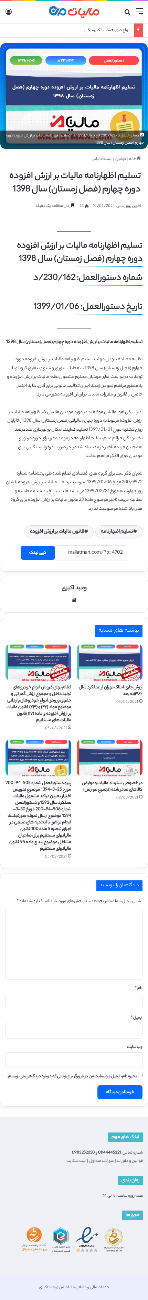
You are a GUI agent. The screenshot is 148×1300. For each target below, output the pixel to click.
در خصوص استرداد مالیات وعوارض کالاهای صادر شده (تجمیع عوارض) (112, 786)
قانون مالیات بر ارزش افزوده (57, 532)
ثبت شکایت (76, 1161)
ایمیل (136, 1017)
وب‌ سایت (134, 1047)
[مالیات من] (74, 12)
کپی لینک (37, 552)
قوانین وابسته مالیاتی (109, 159)
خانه (133, 159)
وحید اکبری (74, 588)
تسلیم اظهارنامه (117, 532)
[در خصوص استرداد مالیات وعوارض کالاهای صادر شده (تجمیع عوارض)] (109, 757)
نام (138, 988)
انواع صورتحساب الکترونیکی (107, 30)
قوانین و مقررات (130, 1161)
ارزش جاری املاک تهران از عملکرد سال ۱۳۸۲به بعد (110, 691)
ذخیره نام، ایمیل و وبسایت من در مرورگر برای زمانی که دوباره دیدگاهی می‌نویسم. (72, 1076)
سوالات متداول (101, 1161)
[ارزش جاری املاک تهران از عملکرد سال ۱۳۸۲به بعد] (109, 662)
